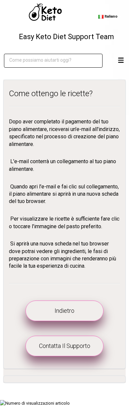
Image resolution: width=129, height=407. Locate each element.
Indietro (64, 310)
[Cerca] (92, 60)
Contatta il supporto (64, 345)
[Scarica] (63, 200)
